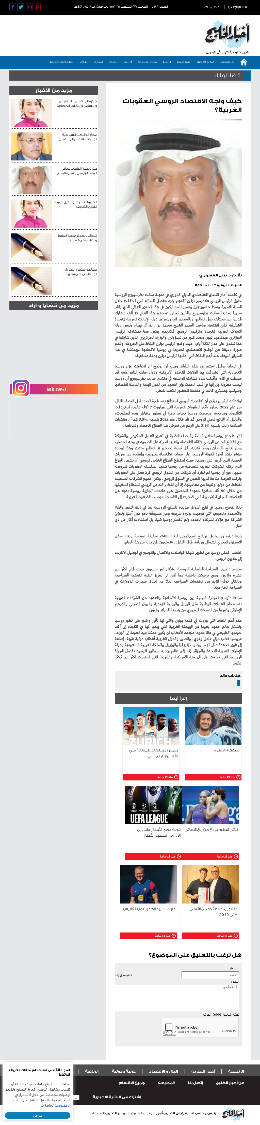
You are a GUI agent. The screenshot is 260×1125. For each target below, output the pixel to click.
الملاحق (98, 62)
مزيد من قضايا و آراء (54, 305)
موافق (37, 1115)
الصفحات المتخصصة (62, 62)
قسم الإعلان (237, 7)
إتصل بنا (195, 1083)
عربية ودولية (183, 62)
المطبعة (166, 1083)
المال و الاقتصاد (205, 62)
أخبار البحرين (227, 62)
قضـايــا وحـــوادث (147, 62)
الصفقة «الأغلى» (227, 750)
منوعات (113, 62)
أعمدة (128, 62)
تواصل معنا (212, 7)
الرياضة (167, 62)
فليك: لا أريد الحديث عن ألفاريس (149, 909)
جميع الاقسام (132, 1083)
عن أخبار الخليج (230, 1083)
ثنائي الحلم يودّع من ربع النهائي (211, 829)
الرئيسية (236, 1071)
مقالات (84, 62)
